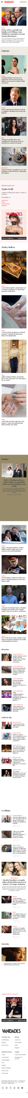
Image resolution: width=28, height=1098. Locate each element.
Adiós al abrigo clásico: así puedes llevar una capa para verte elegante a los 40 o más (14, 378)
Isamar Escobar (17, 494)
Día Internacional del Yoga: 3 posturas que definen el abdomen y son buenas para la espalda (19, 671)
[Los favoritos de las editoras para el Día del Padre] (7, 725)
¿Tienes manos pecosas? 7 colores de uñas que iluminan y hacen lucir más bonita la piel (19, 901)
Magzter (4, 205)
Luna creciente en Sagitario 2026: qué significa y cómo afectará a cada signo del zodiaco (14, 171)
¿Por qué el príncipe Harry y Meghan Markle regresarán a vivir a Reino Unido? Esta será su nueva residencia (14, 609)
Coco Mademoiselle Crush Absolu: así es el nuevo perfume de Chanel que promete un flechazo (14, 289)
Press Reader (6, 204)
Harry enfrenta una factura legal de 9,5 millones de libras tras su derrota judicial (13, 111)
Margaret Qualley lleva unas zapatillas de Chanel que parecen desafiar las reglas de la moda (12, 141)
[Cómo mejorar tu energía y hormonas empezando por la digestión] (7, 708)
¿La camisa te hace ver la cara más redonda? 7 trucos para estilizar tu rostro (19, 916)
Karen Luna (15, 841)
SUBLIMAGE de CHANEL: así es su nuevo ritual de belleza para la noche (14, 964)
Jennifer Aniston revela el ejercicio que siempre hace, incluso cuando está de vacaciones (19, 659)
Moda (3, 137)
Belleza (3, 286)
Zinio (3, 202)
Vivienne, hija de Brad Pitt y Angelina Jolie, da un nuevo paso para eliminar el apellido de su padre (19, 820)
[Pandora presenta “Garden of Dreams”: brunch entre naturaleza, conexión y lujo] (7, 760)
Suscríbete (23, 2)
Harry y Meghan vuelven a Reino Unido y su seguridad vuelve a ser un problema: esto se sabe (14, 483)
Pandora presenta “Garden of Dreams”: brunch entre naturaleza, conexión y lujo (19, 762)
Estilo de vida (17, 722)
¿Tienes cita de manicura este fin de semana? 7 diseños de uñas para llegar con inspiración (13, 334)
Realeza (3, 27)
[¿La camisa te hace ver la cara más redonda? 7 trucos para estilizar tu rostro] (7, 915)
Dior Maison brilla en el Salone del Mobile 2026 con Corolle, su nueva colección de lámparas (19, 750)
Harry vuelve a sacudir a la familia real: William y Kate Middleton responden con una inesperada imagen (13, 33)
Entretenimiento (18, 815)
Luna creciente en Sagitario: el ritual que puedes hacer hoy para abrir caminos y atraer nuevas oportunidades (19, 850)
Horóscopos (4, 167)
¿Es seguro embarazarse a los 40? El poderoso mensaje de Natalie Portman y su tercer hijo (19, 774)
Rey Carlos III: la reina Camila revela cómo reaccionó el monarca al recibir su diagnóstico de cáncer (14, 639)
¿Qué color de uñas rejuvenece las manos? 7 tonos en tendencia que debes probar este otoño (13, 423)
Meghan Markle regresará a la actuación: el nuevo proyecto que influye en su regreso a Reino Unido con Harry (13, 80)
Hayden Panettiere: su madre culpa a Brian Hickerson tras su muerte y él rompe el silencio (14, 882)
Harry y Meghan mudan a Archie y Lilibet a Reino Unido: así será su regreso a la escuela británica (13, 549)
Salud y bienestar (18, 654)
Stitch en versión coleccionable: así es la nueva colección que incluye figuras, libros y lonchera (19, 737)
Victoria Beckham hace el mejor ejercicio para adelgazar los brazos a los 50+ (19, 683)
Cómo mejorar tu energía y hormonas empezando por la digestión (19, 709)
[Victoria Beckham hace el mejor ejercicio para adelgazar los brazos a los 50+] (7, 682)
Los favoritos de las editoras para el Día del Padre (18, 725)
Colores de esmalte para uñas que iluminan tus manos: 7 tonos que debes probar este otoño (19, 834)
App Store (5, 200)
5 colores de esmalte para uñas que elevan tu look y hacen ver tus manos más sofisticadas (19, 931)
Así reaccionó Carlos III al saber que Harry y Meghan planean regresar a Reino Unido (13, 579)
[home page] (9, 2)
